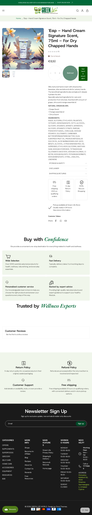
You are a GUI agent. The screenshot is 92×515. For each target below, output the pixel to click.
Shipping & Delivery (47, 457)
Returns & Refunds (46, 463)
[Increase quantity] (59, 73)
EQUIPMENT (7, 471)
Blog (26, 457)
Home (18, 18)
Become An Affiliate (29, 452)
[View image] (6, 74)
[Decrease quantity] (50, 73)
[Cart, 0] (87, 10)
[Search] (77, 10)
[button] (3, 10)
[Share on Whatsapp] (60, 220)
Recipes (28, 461)
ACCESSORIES (8, 467)
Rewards (28, 472)
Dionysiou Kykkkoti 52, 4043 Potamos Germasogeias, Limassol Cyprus (84, 482)
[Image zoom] (23, 49)
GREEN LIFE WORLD (39, 506)
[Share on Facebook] (55, 220)
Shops (27, 448)
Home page (47, 468)
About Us (28, 465)
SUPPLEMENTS (8, 449)
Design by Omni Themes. (57, 506)
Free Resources (29, 477)
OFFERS (5, 445)
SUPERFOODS (7, 453)
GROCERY (6, 456)
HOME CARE (7, 464)
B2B (3, 479)
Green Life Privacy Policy (48, 451)
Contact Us (29, 469)
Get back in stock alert (83, 74)
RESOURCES (7, 475)
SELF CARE (6, 460)
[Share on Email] (65, 220)
